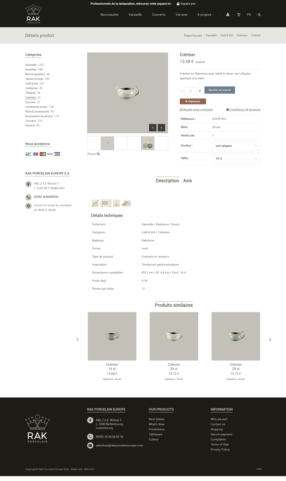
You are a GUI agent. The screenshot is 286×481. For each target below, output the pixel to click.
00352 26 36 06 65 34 (109, 436)
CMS (259, 469)
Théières (30, 92)
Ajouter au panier (114, 336)
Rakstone (162, 224)
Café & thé (226, 35)
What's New (156, 424)
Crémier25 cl (174, 366)
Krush (216, 127)
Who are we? (219, 419)
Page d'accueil (193, 35)
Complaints (218, 439)
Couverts (159, 15)
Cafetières (31, 88)
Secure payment (221, 434)
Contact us (218, 424)
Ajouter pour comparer (197, 109)
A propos (204, 15)
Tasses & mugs (34, 78)
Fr (249, 15)
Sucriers (30, 102)
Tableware (155, 434)
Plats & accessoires (37, 111)
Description (167, 181)
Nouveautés (109, 15)
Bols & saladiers (35, 74)
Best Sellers (157, 419)
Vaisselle (135, 15)
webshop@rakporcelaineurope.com (119, 445)
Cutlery (153, 439)
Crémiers (242, 35)
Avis (187, 181)
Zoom (92, 154)
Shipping (217, 429)
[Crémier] (127, 55)
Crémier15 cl (112, 366)
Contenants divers (36, 106)
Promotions (157, 429)
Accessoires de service (39, 116)
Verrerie (181, 15)
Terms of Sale (220, 444)
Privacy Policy (220, 449)
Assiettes (31, 69)
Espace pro (188, 3)
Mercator (89, 469)
